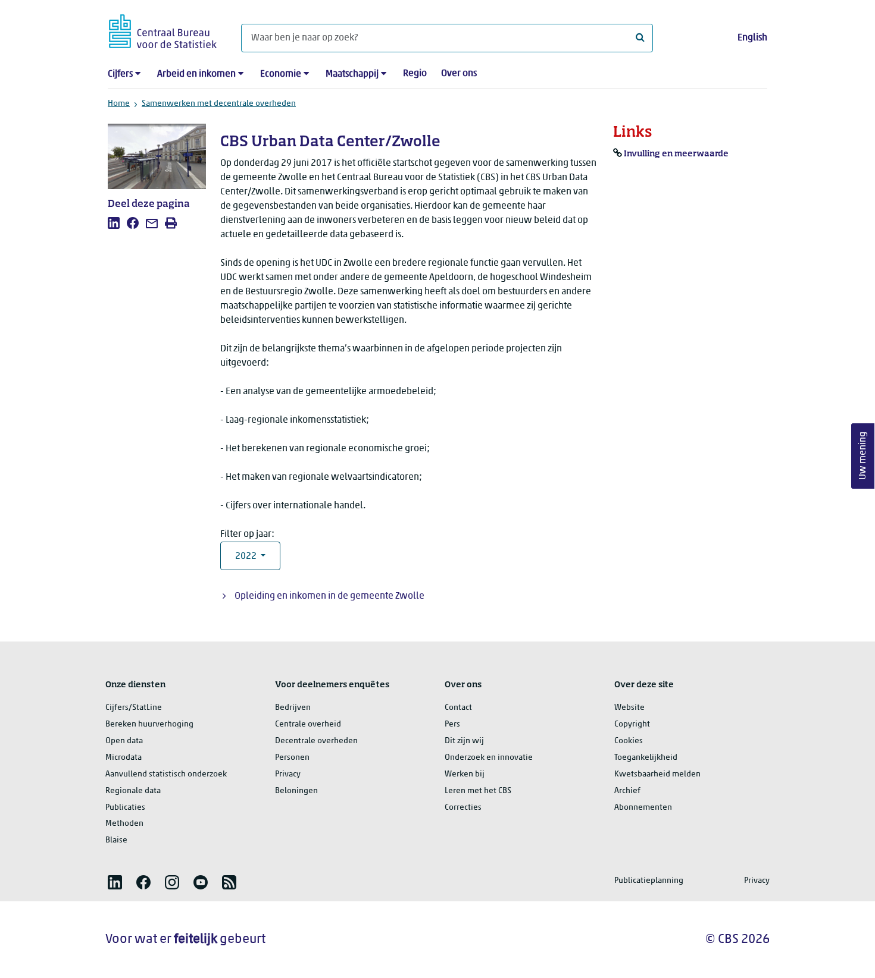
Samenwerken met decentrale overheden (219, 104)
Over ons (459, 73)
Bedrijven (293, 708)
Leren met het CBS (478, 791)
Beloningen (296, 791)
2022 (246, 556)
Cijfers (120, 74)
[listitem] (114, 223)
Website (629, 708)
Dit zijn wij (464, 741)
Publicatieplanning (648, 881)
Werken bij (465, 774)
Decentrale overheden (316, 741)
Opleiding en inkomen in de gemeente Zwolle (329, 596)
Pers (452, 724)
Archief (627, 791)
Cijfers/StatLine (133, 708)
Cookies (628, 741)
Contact (458, 708)
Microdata (123, 758)
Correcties (463, 808)
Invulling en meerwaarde (676, 154)
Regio (415, 73)
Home (119, 104)
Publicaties (125, 808)
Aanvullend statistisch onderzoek (166, 774)
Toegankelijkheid (645, 758)
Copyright (632, 724)
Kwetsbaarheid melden (657, 774)
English (752, 38)
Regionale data (133, 791)
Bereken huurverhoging (149, 724)
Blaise (116, 840)
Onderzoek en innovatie (489, 758)
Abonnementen (643, 808)
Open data (124, 741)
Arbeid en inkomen (196, 74)
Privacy (288, 774)
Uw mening (863, 456)
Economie (280, 74)
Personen (292, 758)
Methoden (124, 824)
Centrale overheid (308, 724)
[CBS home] (163, 29)
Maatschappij (352, 74)
